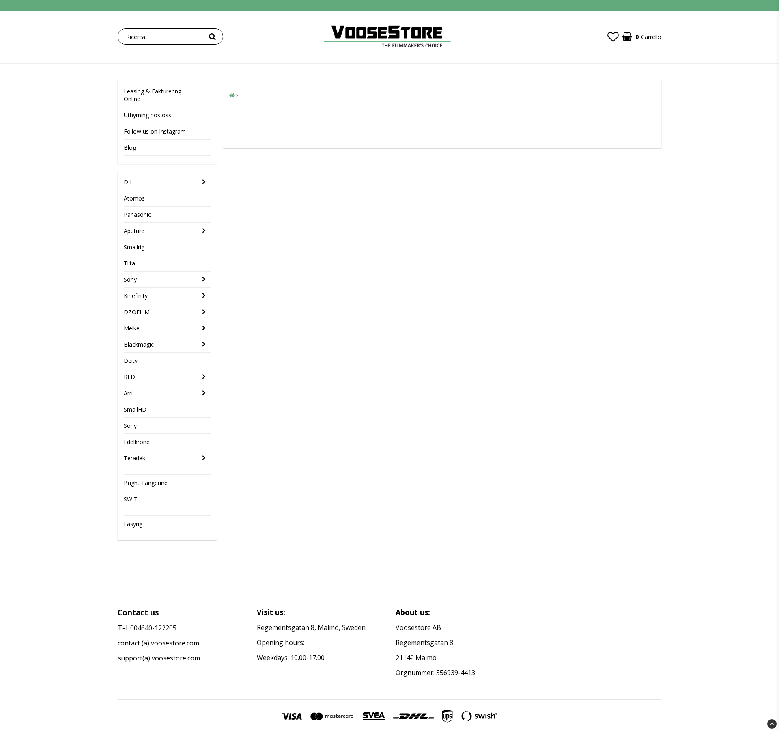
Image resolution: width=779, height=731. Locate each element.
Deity (131, 360)
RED (129, 377)
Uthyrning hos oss (147, 115)
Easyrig (133, 524)
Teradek (134, 458)
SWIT (131, 499)
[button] (613, 36)
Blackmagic (139, 344)
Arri (128, 393)
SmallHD (135, 409)
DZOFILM (137, 312)
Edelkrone (137, 442)
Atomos (134, 198)
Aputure (134, 231)
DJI (127, 182)
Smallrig (134, 247)
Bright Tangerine (146, 483)
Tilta (129, 263)
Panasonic (137, 214)
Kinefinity (136, 296)
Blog (130, 147)
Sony (130, 279)
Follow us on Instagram (155, 131)
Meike (132, 328)
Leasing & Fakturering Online (152, 95)
